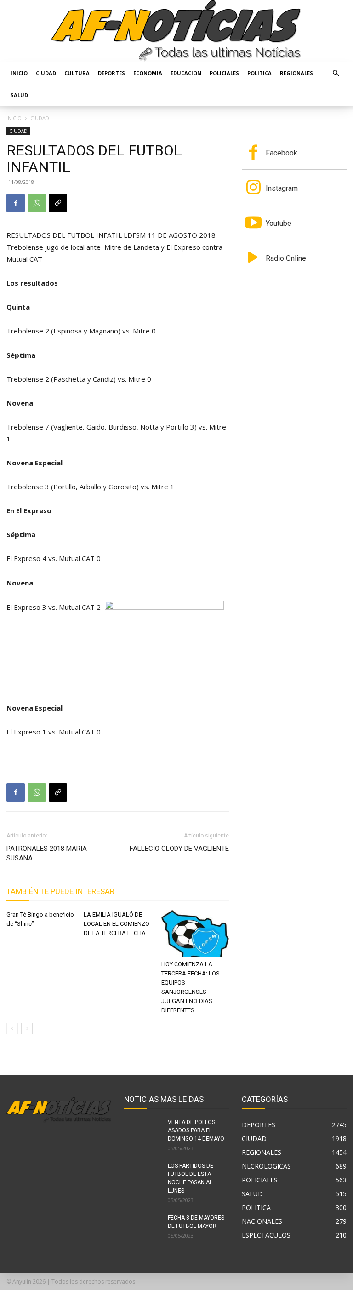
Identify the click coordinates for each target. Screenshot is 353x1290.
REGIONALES (296, 72)
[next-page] (27, 1028)
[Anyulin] (176, 31)
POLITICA (259, 72)
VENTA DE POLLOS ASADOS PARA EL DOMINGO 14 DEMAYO (196, 1130)
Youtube (278, 223)
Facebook (281, 153)
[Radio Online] (253, 258)
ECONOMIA (147, 72)
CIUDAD (46, 72)
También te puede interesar (60, 891)
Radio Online (286, 258)
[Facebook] (15, 203)
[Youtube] (253, 223)
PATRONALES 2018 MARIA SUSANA (46, 853)
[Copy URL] (58, 203)
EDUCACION (186, 72)
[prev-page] (12, 1028)
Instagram (282, 188)
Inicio (19, 72)
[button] (336, 73)
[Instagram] (253, 188)
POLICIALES (224, 72)
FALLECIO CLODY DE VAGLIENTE (179, 848)
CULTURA (77, 72)
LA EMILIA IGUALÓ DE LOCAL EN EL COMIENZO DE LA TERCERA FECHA (116, 923)
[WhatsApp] (37, 203)
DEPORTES (111, 72)
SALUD (19, 95)
